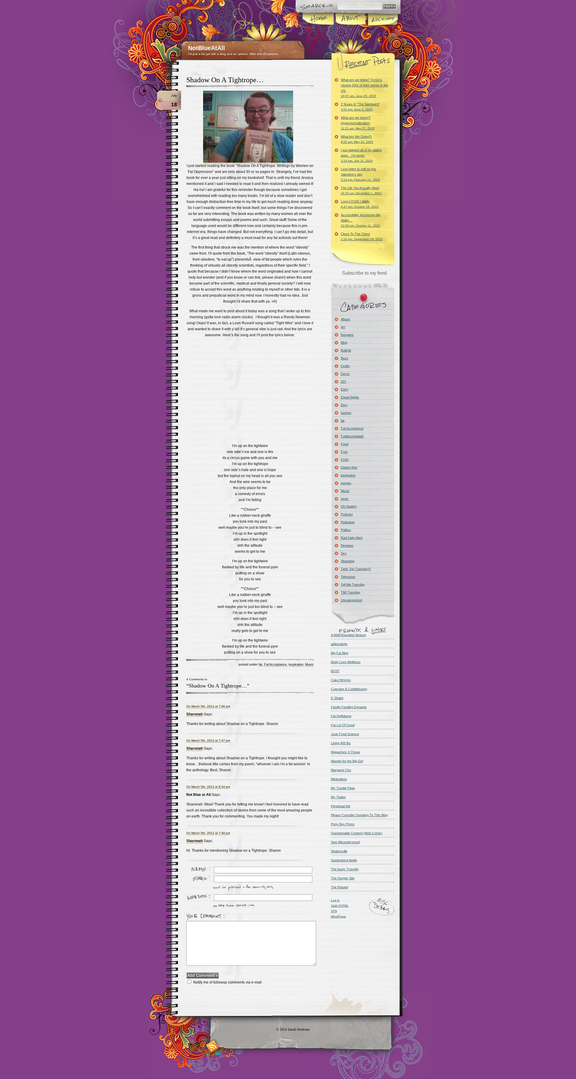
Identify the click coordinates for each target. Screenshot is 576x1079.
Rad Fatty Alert (351, 538)
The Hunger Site (343, 878)
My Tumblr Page (343, 788)
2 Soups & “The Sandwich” (360, 106)
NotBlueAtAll (206, 48)
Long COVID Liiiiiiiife (360, 204)
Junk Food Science (345, 734)
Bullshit (346, 350)
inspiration (296, 664)
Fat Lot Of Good (343, 725)
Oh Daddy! (349, 506)
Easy (344, 389)
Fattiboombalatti (352, 436)
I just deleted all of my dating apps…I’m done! (361, 155)
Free (344, 452)
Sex (343, 553)
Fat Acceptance (275, 664)
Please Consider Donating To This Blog (359, 815)
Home (318, 19)
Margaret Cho (341, 770)
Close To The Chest (362, 236)
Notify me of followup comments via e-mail (227, 982)
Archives (382, 19)
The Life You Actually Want (361, 190)
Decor (345, 374)
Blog (344, 342)
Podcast (347, 514)
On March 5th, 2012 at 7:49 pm (208, 833)
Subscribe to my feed (364, 273)
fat (260, 664)
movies (346, 483)
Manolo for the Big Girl (347, 761)
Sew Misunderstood (345, 842)
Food (344, 444)
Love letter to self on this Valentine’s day (360, 174)
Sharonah (194, 714)
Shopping (347, 561)
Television (348, 577)
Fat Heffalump (341, 716)
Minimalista (339, 779)
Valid (340, 905)
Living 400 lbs (341, 743)
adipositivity (339, 644)
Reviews (347, 545)
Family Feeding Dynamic (349, 707)
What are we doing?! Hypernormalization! (358, 123)
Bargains (347, 335)
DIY (343, 381)
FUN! (345, 459)
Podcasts (348, 522)
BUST (335, 671)
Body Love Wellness (346, 662)
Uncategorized (351, 600)
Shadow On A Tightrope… (225, 80)
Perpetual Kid (340, 806)
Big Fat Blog (339, 653)
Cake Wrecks (341, 680)
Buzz (344, 358)
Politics (346, 530)
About (350, 19)
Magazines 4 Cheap (345, 752)
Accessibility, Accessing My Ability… (361, 220)
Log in (335, 900)
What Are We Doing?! (357, 139)
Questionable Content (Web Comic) (356, 833)
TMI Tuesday (350, 592)
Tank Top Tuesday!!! (356, 569)
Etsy (344, 405)
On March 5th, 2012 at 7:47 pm (208, 740)
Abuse (345, 319)
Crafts (345, 366)
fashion (346, 413)
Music (309, 664)
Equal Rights (350, 397)
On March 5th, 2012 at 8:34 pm (208, 786)
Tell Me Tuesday (353, 584)
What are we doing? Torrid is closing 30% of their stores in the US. (364, 88)
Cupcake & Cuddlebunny (349, 689)
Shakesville (339, 851)
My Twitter (338, 797)
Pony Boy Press (343, 824)
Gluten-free (349, 467)
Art (343, 327)
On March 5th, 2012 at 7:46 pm (208, 706)
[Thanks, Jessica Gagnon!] (248, 161)
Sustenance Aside (344, 860)
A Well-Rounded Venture (348, 635)
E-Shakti (337, 698)
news (345, 498)
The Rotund (339, 887)
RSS (212, 1046)
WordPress (338, 916)
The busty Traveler (345, 869)
